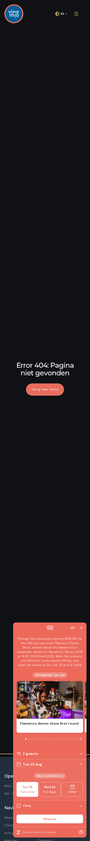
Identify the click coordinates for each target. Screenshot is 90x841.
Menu (8, 818)
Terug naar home (44, 389)
